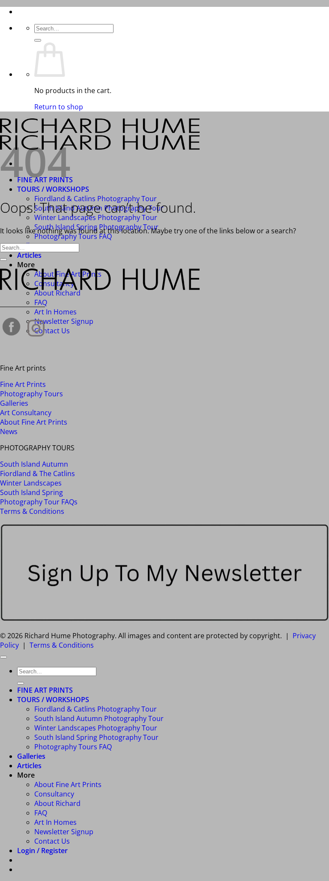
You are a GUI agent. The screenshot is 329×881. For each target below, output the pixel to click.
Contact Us (52, 330)
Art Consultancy (25, 412)
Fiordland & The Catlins (37, 473)
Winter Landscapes (31, 483)
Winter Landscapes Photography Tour (95, 217)
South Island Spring (31, 492)
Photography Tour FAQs (39, 502)
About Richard (57, 293)
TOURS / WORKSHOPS (53, 189)
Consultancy (54, 794)
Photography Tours (31, 393)
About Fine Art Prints (33, 422)
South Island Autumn (34, 464)
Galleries (14, 403)
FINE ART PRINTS (45, 690)
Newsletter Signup (63, 321)
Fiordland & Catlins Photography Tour (95, 709)
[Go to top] (3, 657)
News (9, 431)
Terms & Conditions (32, 511)
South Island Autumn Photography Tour (99, 718)
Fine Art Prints (23, 384)
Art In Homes (55, 312)
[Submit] (37, 40)
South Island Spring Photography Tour (96, 737)
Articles (29, 255)
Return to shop (58, 107)
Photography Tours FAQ (73, 236)
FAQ (40, 813)
